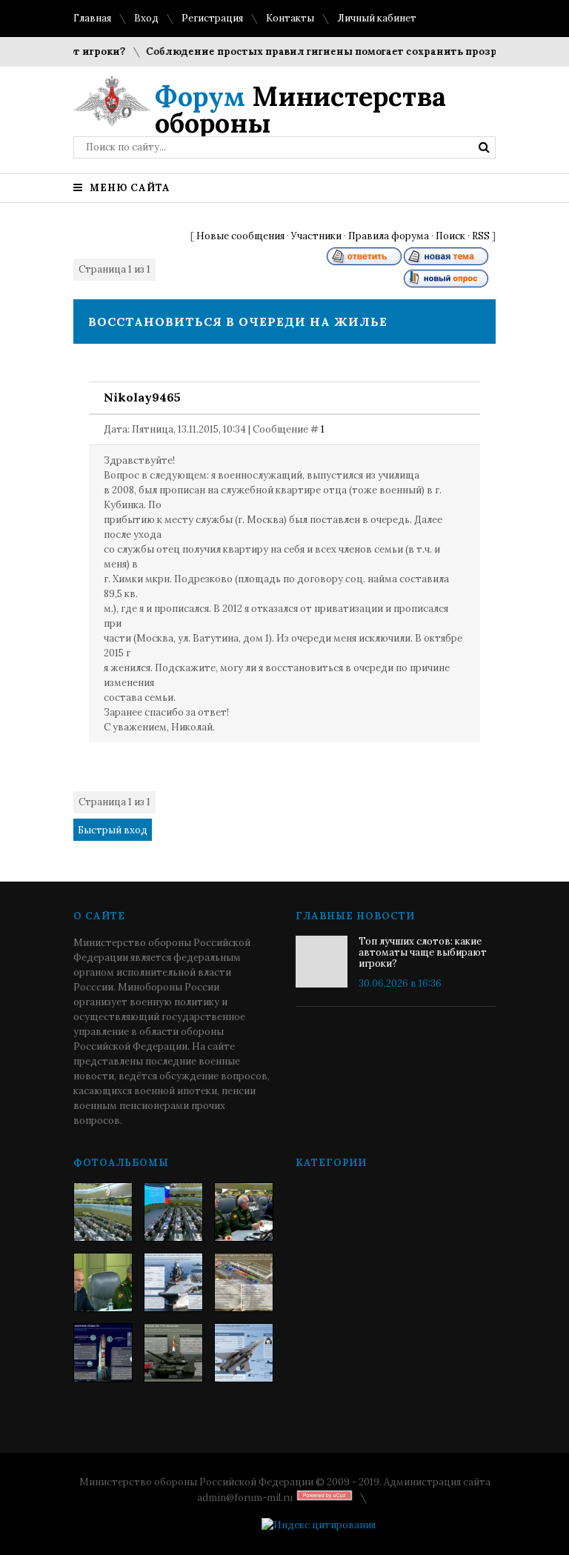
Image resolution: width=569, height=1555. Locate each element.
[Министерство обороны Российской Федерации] (103, 1212)
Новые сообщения (240, 236)
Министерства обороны (300, 109)
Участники (316, 236)
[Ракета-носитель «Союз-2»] (103, 1352)
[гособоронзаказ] (243, 1212)
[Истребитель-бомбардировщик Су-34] (243, 1352)
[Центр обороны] (173, 1212)
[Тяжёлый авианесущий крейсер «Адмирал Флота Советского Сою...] (173, 1282)
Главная (92, 18)
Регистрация (212, 18)
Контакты (290, 18)
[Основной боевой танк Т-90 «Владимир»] (173, 1352)
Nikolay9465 (142, 397)
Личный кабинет (376, 18)
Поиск (450, 236)
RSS (481, 236)
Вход (146, 18)
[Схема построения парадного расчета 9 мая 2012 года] (243, 1282)
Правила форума (388, 236)
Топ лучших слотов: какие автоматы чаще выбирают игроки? (423, 952)
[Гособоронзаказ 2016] (103, 1282)
